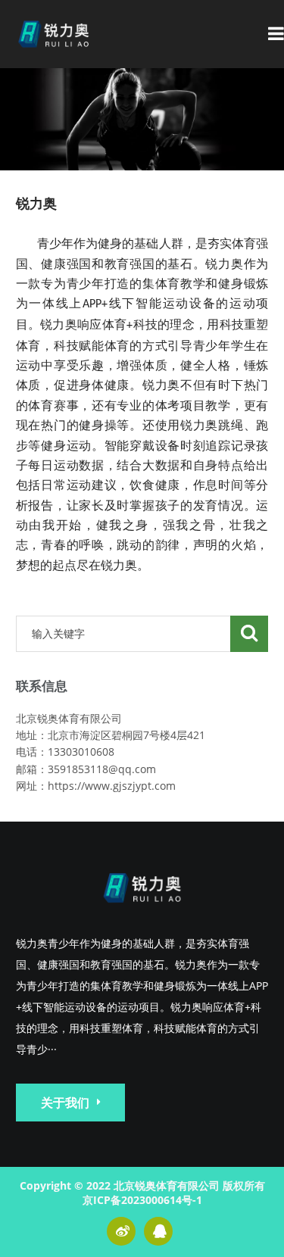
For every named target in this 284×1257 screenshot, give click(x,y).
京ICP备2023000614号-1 (142, 1200)
